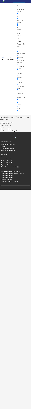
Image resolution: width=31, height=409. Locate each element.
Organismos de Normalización (8, 144)
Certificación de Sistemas (7, 175)
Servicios (3, 146)
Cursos (2, 157)
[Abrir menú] (27, 58)
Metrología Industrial (6, 159)
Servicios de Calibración (6, 161)
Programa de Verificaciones (7, 163)
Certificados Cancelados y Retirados (9, 181)
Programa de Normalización (7, 148)
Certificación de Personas (7, 177)
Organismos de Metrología (7, 165)
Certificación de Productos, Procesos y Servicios (12, 173)
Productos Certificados (6, 179)
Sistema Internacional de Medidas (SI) (10, 166)
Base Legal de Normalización (8, 150)
